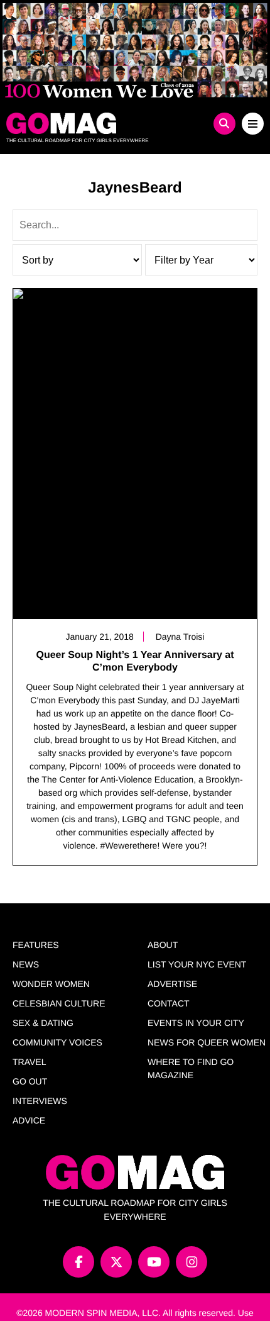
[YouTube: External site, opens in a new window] (154, 1262)
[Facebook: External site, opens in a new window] (78, 1262)
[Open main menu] (253, 124)
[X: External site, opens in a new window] (116, 1262)
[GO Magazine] (103, 123)
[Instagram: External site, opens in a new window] (191, 1262)
